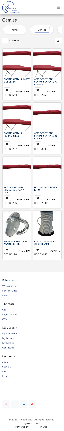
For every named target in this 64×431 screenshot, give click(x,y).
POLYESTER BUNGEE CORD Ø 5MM (45, 243)
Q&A (4, 309)
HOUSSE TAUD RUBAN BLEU (45, 189)
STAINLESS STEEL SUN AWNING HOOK (15, 243)
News (5, 295)
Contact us (8, 347)
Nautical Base (9, 290)
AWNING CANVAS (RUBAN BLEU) (13, 135)
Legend (6, 376)
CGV (4, 319)
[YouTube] (32, 404)
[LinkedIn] (23, 404)
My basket (8, 342)
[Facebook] (15, 404)
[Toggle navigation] (58, 7)
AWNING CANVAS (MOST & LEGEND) (17, 81)
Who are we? (9, 285)
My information (10, 333)
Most (5, 371)
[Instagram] (6, 404)
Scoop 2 (6, 366)
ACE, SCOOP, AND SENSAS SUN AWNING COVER (45, 136)
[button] (7, 90)
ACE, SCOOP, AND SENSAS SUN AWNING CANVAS (45, 82)
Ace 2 (5, 361)
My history (8, 338)
